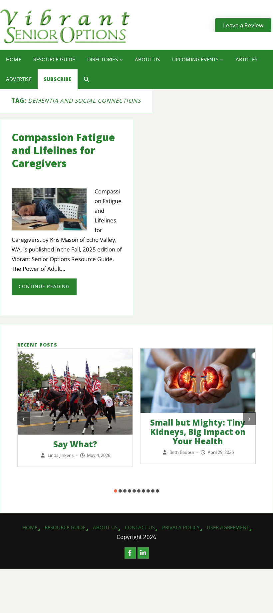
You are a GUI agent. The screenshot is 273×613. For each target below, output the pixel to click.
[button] (115, 491)
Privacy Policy (180, 527)
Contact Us (140, 527)
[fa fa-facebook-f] (130, 553)
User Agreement (228, 527)
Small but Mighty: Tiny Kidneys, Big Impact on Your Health (198, 432)
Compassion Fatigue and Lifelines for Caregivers (63, 150)
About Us (105, 527)
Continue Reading (44, 286)
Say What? (75, 444)
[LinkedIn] (143, 553)
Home (29, 527)
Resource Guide (65, 527)
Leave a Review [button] (243, 25)
